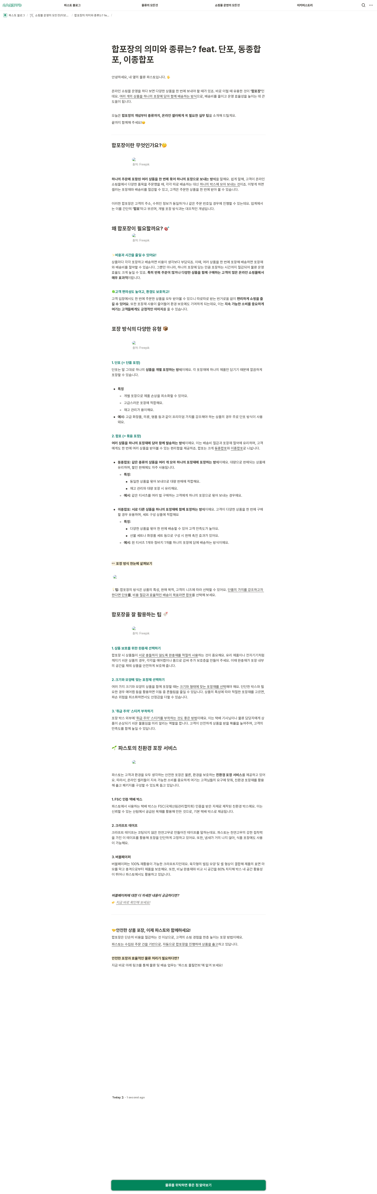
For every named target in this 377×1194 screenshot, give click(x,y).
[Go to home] (12, 5)
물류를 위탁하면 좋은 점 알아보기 (188, 1185)
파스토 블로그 (72, 5)
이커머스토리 (305, 5)
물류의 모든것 (150, 5)
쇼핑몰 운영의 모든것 (227, 5)
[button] (363, 5)
